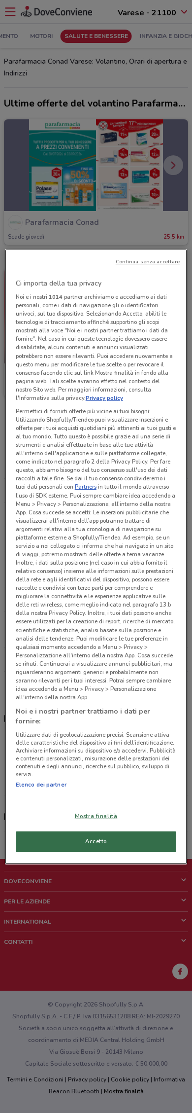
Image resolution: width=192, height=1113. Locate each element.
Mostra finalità (96, 816)
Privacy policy (104, 398)
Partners (85, 487)
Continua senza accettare (148, 261)
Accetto (96, 841)
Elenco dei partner (41, 785)
